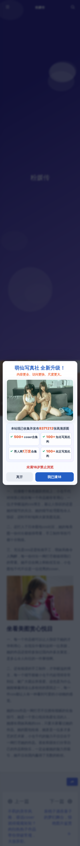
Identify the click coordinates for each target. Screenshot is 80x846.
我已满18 (54, 477)
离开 (19, 477)
